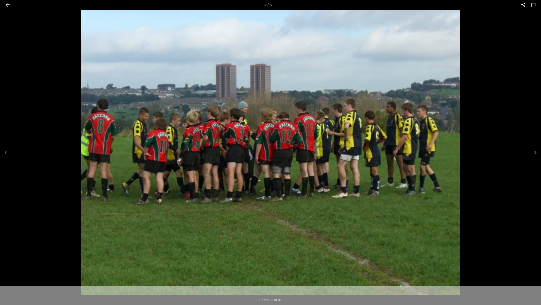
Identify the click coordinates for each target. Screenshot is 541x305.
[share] (523, 5)
